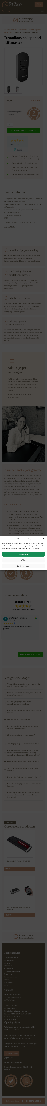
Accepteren (23, 554)
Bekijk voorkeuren (23, 566)
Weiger (23, 560)
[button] (44, 539)
